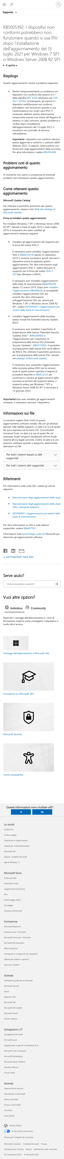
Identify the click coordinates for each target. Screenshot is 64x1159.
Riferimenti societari (12, 1144)
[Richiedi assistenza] (12, 4)
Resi (6, 894)
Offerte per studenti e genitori (16, 959)
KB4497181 (30, 528)
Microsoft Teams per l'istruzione (17, 937)
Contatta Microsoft (31, 1144)
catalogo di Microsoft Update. (31, 358)
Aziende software (11, 1067)
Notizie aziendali (11, 1099)
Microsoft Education (12, 926)
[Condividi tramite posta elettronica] (20, 550)
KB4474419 (27, 254)
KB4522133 (42, 374)
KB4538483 (36, 335)
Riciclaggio (8, 905)
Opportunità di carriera (13, 1088)
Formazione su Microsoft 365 (18, 693)
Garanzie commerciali (13, 910)
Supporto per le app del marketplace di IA (21, 1045)
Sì (21, 811)
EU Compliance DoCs (13, 1154)
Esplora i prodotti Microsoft (15, 857)
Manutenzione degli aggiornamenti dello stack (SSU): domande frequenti (36, 505)
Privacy (44, 1144)
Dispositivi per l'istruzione (15, 932)
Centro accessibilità (13, 774)
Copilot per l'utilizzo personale (17, 846)
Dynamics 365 (10, 997)
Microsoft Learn (10, 1040)
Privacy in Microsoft (12, 1104)
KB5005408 (50, 152)
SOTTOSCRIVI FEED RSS (19, 556)
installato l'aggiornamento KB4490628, (35, 289)
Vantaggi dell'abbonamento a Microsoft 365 (26, 653)
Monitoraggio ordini (12, 900)
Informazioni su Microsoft (14, 1094)
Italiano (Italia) (15, 1125)
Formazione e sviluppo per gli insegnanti (21, 954)
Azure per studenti (11, 964)
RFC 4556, (32, 97)
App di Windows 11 (12, 862)
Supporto (8, 12)
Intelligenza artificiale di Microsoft (18, 980)
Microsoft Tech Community (15, 1051)
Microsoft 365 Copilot (13, 1007)
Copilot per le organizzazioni (16, 840)
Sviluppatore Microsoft (13, 1034)
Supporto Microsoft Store (14, 889)
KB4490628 (49, 284)
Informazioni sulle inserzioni (45, 1149)
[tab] (14, 608)
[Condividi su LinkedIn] (12, 550)
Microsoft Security (12, 734)
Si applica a (11, 65)
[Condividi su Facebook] (5, 550)
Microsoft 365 (10, 851)
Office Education (11, 948)
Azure (6, 991)
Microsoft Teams (11, 1013)
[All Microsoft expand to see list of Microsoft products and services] (4, 5)
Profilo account (10, 878)
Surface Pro (8, 829)
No (42, 811)
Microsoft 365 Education (14, 943)
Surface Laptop (10, 835)
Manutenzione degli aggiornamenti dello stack (36, 497)
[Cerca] (56, 584)
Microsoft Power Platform (14, 1061)
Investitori (8, 1110)
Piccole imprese (10, 1018)
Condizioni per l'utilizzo (14, 1149)
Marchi (29, 1149)
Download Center (11, 883)
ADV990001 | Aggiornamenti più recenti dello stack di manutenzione (36, 308)
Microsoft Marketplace (13, 1056)
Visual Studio (9, 1072)
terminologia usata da (33, 533)
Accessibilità (9, 1115)
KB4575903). (40, 345)
